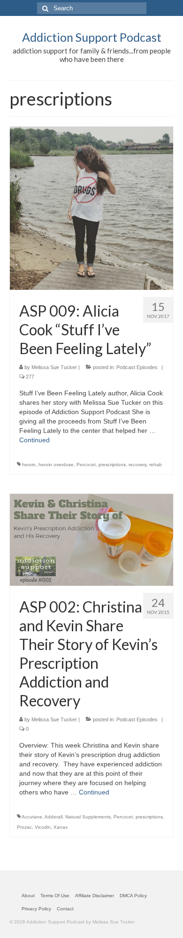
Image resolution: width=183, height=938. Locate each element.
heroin (29, 464)
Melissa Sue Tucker (54, 367)
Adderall (53, 816)
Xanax (60, 827)
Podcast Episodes (137, 367)
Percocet (86, 464)
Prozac (24, 827)
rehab (155, 464)
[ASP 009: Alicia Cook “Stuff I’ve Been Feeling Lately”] (91, 208)
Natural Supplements (88, 816)
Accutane (32, 816)
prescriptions (112, 464)
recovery (137, 464)
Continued (34, 440)
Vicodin (43, 827)
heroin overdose (56, 464)
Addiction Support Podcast (91, 37)
